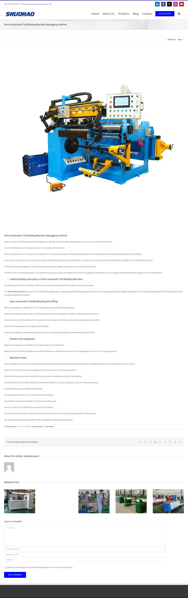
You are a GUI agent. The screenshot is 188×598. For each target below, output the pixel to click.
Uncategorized (37, 426)
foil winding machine (16, 291)
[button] (179, 13)
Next (180, 39)
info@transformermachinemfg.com (37, 4)
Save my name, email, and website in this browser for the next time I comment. (40, 567)
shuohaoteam (11, 426)
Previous (171, 39)
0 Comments (49, 426)
